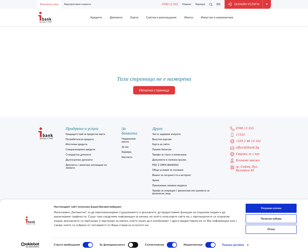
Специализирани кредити (80, 149)
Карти (134, 17)
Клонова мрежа (248, 160)
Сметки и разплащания (161, 17)
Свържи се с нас (248, 154)
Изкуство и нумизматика (217, 17)
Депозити (116, 17)
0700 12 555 (170, 4)
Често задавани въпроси (166, 134)
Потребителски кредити (80, 139)
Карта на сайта (161, 144)
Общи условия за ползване (167, 170)
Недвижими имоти (129, 140)
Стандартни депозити (78, 154)
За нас (125, 147)
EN (218, 4)
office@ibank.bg (247, 147)
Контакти (127, 157)
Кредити (96, 17)
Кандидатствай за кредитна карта (85, 134)
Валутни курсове (162, 139)
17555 (240, 135)
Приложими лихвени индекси (169, 185)
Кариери (200, 4)
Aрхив (155, 180)
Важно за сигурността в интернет (171, 175)
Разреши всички (271, 208)
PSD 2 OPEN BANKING (165, 165)
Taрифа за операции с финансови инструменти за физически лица (180, 192)
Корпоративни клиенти (77, 4)
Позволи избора (271, 218)
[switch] (133, 245)
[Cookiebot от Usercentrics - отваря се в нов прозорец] (30, 245)
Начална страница (154, 90)
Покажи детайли (233, 245)
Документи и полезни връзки (169, 160)
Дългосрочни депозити (79, 160)
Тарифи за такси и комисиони (169, 154)
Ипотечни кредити (76, 144)
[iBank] (45, 133)
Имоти (188, 17)
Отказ (271, 229)
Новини (186, 4)
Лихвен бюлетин (161, 149)
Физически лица (49, 4)
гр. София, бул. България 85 (247, 168)
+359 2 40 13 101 (248, 141)
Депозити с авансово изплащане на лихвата (86, 166)
